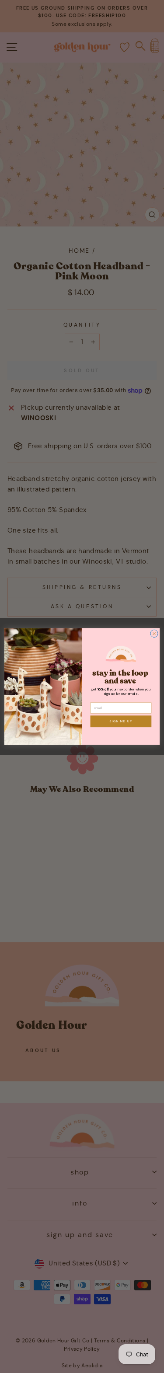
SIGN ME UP (121, 721)
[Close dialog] (154, 633)
